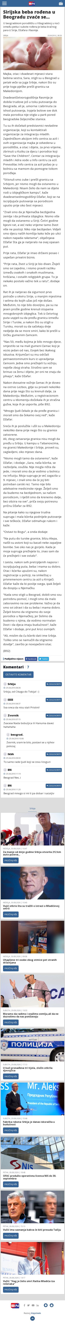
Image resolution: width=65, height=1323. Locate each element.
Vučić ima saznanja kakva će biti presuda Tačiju (32, 1229)
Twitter (45, 659)
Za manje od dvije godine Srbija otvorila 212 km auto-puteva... (32, 853)
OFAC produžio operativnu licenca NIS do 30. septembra (29, 1177)
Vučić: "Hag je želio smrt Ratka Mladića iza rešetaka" (29, 1282)
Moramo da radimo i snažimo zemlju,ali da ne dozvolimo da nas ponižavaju (30, 1015)
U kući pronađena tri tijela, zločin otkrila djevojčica (27, 1069)
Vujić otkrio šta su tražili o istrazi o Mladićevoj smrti (31, 907)
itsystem (36, 1313)
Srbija (32, 808)
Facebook (31, 659)
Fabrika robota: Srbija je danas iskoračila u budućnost (29, 1123)
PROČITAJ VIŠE (11, 860)
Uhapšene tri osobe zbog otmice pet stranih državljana (30, 961)
